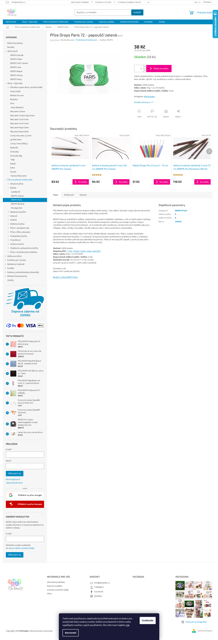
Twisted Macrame (18, 175)
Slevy (49, 593)
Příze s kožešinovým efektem (23, 252)
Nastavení (70, 632)
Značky (10, 280)
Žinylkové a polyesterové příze (24, 248)
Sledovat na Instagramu (196, 622)
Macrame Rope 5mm (19, 131)
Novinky (10, 47)
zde (127, 625)
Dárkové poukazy (15, 43)
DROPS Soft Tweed (19, 63)
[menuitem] (11, 21)
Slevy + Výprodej (14, 83)
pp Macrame (15, 139)
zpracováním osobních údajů (21, 548)
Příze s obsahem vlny (19, 228)
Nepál (12, 163)
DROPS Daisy (16, 79)
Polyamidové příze (18, 236)
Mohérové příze (17, 224)
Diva (12, 103)
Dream (13, 171)
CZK (196, 2)
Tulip (12, 159)
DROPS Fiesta (16, 75)
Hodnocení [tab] (69, 194)
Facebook (98, 591)
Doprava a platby (103, 2)
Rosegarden (16, 207)
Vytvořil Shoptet (205, 631)
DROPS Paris (16, 199)
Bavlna (13, 187)
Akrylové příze (16, 183)
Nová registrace (13, 479)
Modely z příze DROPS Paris (65, 277)
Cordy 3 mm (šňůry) (19, 143)
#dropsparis (149, 96)
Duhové (13, 216)
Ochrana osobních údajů (129, 2)
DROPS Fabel (16, 59)
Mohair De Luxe (17, 95)
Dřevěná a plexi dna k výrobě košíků (26, 87)
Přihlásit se (14, 473)
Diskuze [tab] (83, 194)
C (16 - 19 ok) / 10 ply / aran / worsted (83, 251)
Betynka (14, 99)
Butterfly (14, 147)
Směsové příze (17, 244)
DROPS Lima (15, 67)
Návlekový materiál (15, 264)
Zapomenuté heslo (14, 482)
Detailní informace (142, 102)
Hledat (137, 12)
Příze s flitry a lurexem (20, 232)
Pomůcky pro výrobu (16, 260)
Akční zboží (12, 51)
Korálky (10, 268)
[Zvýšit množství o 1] (144, 67)
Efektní (13, 219)
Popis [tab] (55, 194)
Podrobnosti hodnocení (86, 40)
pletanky (98, 596)
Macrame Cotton (17, 111)
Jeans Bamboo (17, 107)
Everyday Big (16, 155)
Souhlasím (147, 620)
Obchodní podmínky (80, 2)
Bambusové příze (18, 212)
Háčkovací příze (14, 256)
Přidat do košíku (160, 68)
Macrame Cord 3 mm (19, 119)
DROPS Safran (17, 195)
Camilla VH (15, 191)
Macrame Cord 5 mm (19, 123)
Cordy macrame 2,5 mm (20, 135)
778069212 (99, 587)
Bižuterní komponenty (17, 276)
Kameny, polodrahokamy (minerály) (23, 272)
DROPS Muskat (17, 203)
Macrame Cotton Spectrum (22, 115)
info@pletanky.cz (102, 582)
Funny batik (15, 91)
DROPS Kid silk (16, 55)
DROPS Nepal (16, 71)
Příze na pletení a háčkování (19, 179)
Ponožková (15, 240)
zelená (178, 221)
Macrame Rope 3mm (19, 127)
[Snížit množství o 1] (144, 70)
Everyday (14, 151)
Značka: (106, 40)
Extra (12, 167)
